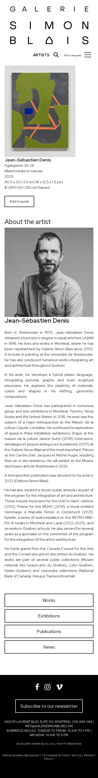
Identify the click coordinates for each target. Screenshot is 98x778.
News (49, 647)
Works (49, 600)
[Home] (49, 24)
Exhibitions (49, 616)
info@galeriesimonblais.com (49, 726)
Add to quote (19, 201)
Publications (49, 631)
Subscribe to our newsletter (49, 706)
